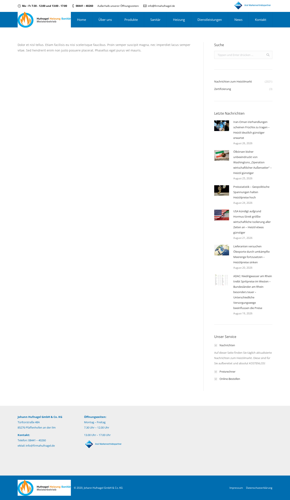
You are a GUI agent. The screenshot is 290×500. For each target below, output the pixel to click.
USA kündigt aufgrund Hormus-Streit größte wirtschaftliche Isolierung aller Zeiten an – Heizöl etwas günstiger (252, 221)
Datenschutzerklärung (259, 488)
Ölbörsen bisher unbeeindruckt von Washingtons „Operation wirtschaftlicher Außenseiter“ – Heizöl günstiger (252, 162)
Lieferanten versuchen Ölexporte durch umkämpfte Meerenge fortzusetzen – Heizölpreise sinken (251, 254)
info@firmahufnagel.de (161, 6)
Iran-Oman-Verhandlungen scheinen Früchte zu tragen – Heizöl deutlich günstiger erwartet (251, 130)
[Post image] (221, 125)
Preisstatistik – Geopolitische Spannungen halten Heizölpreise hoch (251, 192)
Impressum (236, 488)
